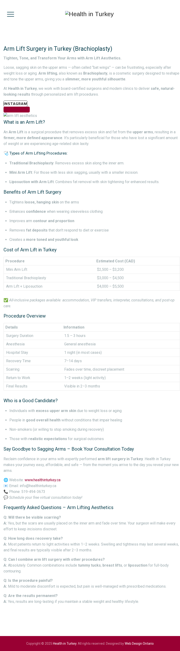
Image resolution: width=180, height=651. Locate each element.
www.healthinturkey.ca (42, 480)
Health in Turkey (64, 643)
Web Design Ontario (139, 643)
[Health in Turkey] (89, 14)
